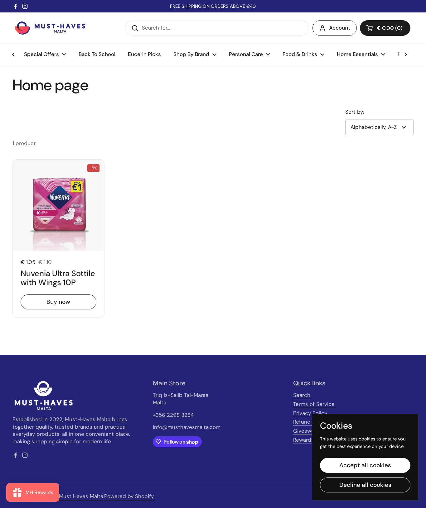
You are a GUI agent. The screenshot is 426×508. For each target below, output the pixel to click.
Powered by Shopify (129, 496)
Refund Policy (310, 421)
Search (301, 395)
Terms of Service (314, 404)
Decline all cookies (365, 485)
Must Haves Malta (81, 496)
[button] (385, 28)
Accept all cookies (365, 465)
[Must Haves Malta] (49, 28)
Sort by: (354, 111)
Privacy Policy (310, 413)
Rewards (303, 439)
